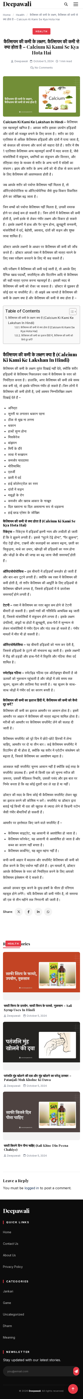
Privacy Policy (13, 1266)
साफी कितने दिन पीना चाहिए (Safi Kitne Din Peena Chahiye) (36, 1147)
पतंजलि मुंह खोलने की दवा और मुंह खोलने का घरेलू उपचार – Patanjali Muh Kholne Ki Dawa (37, 1077)
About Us (9, 1255)
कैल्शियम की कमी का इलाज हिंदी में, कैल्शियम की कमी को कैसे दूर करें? (47, 337)
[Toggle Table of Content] (71, 311)
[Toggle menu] (76, 4)
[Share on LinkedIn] (38, 912)
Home (7, 14)
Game (7, 1303)
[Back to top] (73, 1389)
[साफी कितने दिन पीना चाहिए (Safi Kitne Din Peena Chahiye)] (41, 1116)
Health (20, 14)
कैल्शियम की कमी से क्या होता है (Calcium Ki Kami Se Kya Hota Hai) (48, 329)
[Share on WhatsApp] (48, 912)
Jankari (8, 1291)
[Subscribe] (76, 1371)
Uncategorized (13, 1314)
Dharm (7, 1326)
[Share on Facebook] (28, 912)
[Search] (66, 4)
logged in (31, 1188)
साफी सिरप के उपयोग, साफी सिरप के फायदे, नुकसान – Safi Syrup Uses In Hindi (38, 1007)
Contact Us (10, 1243)
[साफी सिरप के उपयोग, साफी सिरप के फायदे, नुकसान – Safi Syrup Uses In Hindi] (41, 976)
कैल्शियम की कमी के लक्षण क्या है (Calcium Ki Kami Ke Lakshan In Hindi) (41, 320)
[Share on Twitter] (19, 912)
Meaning (9, 1337)
